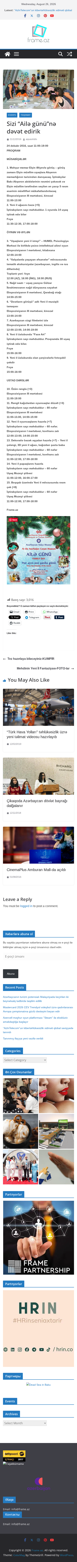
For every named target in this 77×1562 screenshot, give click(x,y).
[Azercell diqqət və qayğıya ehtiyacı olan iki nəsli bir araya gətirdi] (20, 1095)
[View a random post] (69, 54)
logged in (26, 906)
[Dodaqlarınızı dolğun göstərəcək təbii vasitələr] (56, 1095)
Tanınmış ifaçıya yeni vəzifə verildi (23, 1038)
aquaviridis (31, 139)
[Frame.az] (7, 54)
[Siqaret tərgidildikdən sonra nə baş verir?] (56, 1167)
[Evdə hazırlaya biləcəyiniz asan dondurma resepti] (20, 1131)
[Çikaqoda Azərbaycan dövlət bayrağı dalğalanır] (38, 760)
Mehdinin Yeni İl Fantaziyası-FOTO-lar (43, 668)
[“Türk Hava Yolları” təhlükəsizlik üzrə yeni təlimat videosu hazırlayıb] (38, 691)
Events (12, 115)
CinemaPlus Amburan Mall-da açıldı (36, 870)
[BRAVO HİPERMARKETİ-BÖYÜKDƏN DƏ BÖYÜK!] (56, 1131)
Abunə (11, 973)
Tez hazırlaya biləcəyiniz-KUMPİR (30, 658)
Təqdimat (25, 115)
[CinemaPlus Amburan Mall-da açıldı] (38, 829)
